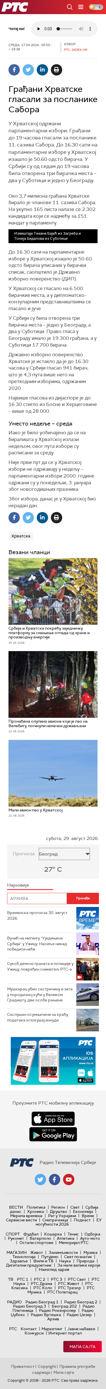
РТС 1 (22, 1279)
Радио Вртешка (46, 1314)
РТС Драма (41, 1283)
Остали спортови (36, 1242)
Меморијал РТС (73, 1242)
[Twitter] (28, 69)
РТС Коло (42, 1287)
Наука (65, 1260)
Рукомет (16, 1238)
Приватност (22, 1366)
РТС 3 (56, 1279)
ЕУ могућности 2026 (69, 1222)
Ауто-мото (90, 1238)
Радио (14, 1301)
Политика (36, 1207)
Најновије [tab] (18, 885)
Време (88, 1215)
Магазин (17, 1252)
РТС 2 (39, 1279)
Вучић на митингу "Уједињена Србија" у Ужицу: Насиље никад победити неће (37, 944)
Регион (58, 1207)
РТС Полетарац (62, 1292)
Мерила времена (26, 1215)
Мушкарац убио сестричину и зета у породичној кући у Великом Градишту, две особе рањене (40, 994)
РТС (13, 1328)
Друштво (58, 1211)
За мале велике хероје (78, 1265)
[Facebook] (14, 69)
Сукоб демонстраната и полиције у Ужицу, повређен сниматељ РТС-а (40, 966)
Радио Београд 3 (29, 1306)
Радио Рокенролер (57, 1310)
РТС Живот (68, 1283)
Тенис (73, 1234)
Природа (85, 1260)
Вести (16, 1207)
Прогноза (24, 854)
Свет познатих (78, 1256)
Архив (53, 1318)
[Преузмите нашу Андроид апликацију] (53, 1134)
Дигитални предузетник (29, 1265)
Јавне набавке (81, 1328)
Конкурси (34, 1333)
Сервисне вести (21, 1219)
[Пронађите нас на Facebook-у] (54, 1179)
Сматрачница (55, 1219)
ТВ (10, 1279)
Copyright (47, 1366)
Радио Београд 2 (80, 1301)
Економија (83, 1211)
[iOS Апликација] (53, 1061)
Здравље (19, 1260)
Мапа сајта (83, 1346)
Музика (90, 1252)
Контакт (29, 1328)
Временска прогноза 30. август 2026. (37, 915)
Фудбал (30, 1234)
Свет (75, 1207)
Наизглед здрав (54, 1269)
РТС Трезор (69, 1287)
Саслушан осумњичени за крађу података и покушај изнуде (37, 1017)
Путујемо (50, 1256)
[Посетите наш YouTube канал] (68, 1179)
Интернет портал (65, 1333)
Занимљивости (63, 1252)
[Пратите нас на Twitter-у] (40, 1179)
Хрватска (20, 536)
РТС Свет (77, 1279)
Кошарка (53, 1234)
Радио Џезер (79, 1314)
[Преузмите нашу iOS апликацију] (53, 1119)
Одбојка (92, 1234)
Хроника (35, 1211)
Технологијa (24, 1256)
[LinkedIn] (42, 69)
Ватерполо (40, 1238)
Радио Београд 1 (42, 1301)
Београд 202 (64, 1306)
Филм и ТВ (43, 1260)
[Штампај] (56, 69)
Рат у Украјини (62, 1215)
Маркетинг (52, 1328)
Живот (36, 1252)
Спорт (13, 1234)
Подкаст (82, 1219)
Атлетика (65, 1238)
